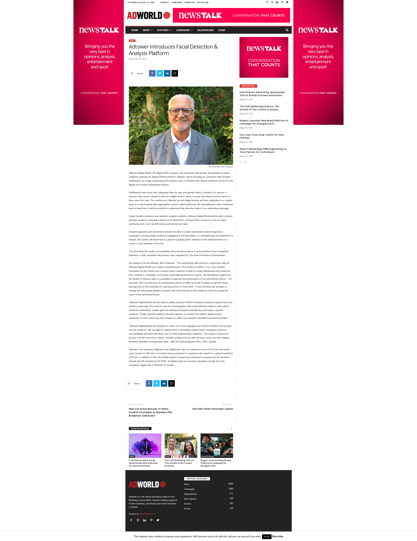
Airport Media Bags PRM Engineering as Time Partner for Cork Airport (263, 150)
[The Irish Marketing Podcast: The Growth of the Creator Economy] (181, 445)
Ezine (222, 30)
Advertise (189, 2)
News (146, 30)
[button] (286, 30)
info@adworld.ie (147, 514)
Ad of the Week (207, 456)
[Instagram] (272, 2)
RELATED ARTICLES (140, 428)
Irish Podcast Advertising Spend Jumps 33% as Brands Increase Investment (143, 463)
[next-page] (231, 428)
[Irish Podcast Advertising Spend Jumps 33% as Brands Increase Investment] (145, 445)
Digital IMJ (202, 2)
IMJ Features (190, 499)
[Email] (175, 73)
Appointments (190, 494)
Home (134, 30)
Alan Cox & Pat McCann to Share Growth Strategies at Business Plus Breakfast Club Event (150, 412)
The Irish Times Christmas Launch (212, 408)
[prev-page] (227, 428)
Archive (187, 504)
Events (187, 508)
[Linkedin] (277, 2)
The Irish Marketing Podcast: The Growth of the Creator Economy (179, 463)
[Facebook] (267, 2)
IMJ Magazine (205, 30)
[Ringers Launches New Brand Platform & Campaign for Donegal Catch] (217, 445)
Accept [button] (267, 537)
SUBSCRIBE (177, 2)
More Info (277, 536)
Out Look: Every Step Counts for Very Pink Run (262, 136)
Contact (164, 2)
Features (163, 30)
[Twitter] (287, 2)
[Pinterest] (282, 2)
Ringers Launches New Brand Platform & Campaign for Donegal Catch (216, 463)
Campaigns (183, 30)
